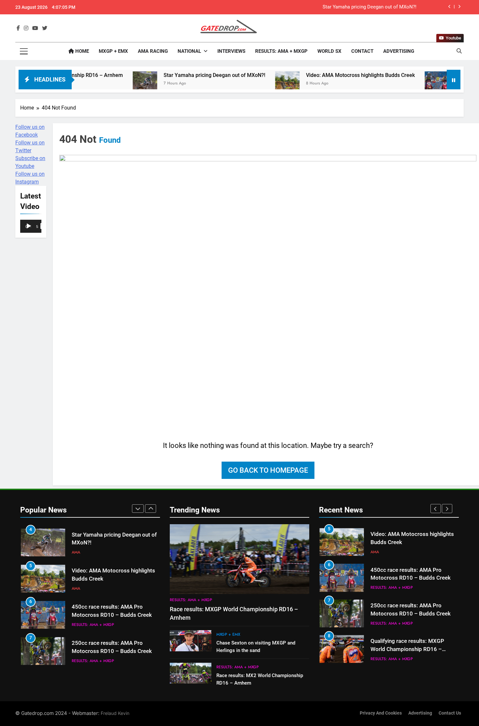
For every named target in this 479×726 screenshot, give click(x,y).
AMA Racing (153, 51)
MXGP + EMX (113, 51)
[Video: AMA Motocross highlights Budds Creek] (258, 83)
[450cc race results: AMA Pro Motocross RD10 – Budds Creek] (407, 83)
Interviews (231, 51)
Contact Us (450, 713)
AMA (76, 552)
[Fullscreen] (43, 226)
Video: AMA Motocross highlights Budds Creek (331, 75)
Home (81, 51)
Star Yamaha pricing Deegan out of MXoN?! (369, 7)
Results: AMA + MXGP (281, 51)
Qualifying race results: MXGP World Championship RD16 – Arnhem (407, 649)
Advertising (398, 51)
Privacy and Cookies (381, 713)
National (189, 51)
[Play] (28, 226)
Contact (362, 51)
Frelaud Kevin (115, 713)
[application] (30, 227)
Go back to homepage (268, 470)
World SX (329, 51)
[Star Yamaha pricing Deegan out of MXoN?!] (115, 83)
